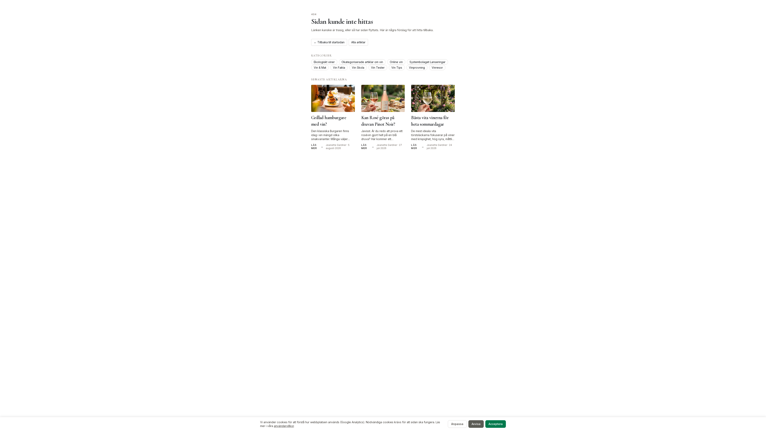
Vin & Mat (320, 67)
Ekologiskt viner (324, 62)
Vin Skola (358, 67)
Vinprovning (417, 67)
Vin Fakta (339, 67)
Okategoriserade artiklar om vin (362, 62)
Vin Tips (396, 67)
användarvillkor (284, 426)
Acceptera (496, 424)
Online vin (396, 62)
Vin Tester (378, 67)
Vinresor (437, 67)
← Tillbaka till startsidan (329, 42)
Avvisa (476, 424)
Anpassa (457, 424)
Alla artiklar (358, 42)
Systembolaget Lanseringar (427, 62)
